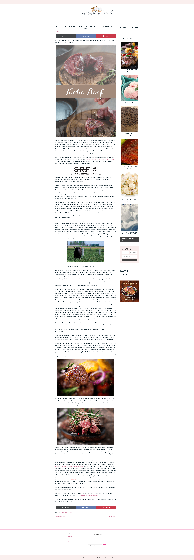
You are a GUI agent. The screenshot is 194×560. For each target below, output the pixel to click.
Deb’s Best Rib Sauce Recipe (129, 167)
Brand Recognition (67, 512)
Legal (69, 541)
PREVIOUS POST (61, 516)
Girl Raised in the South (97, 10)
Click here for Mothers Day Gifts (88, 495)
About (69, 538)
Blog (69, 539)
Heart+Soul (111, 557)
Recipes (69, 536)
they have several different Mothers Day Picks (69, 466)
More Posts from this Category (128, 239)
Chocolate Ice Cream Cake (129, 134)
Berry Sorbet (129, 103)
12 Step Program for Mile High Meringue (129, 233)
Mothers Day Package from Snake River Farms (100, 159)
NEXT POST (111, 516)
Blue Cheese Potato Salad (129, 200)
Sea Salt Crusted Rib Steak (129, 70)
